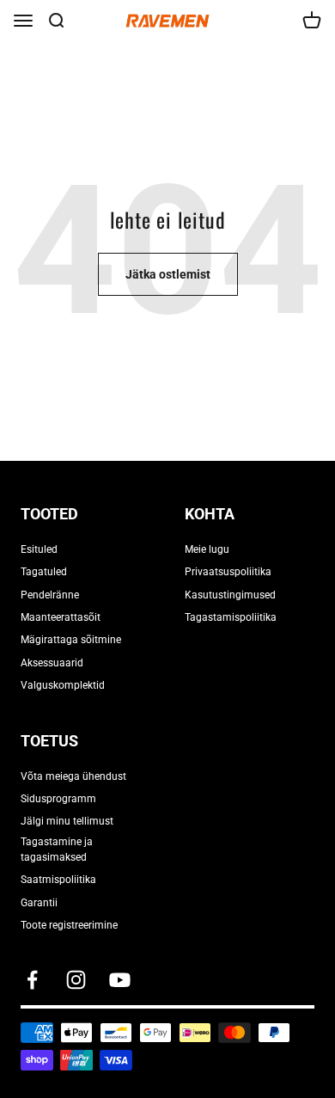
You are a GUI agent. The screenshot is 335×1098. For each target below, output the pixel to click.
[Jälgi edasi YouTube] (119, 979)
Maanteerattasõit (60, 617)
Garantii (39, 903)
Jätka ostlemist (167, 274)
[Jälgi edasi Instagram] (76, 979)
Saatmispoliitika (58, 880)
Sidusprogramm (58, 799)
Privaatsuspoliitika (228, 572)
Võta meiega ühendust (73, 776)
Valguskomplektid (63, 685)
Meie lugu (207, 549)
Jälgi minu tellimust (67, 821)
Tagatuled (44, 572)
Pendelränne (50, 595)
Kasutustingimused (230, 595)
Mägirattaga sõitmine (71, 640)
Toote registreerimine (69, 925)
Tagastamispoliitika (231, 617)
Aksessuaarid (52, 663)
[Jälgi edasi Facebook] (32, 979)
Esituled (39, 549)
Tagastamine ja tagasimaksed (57, 849)
